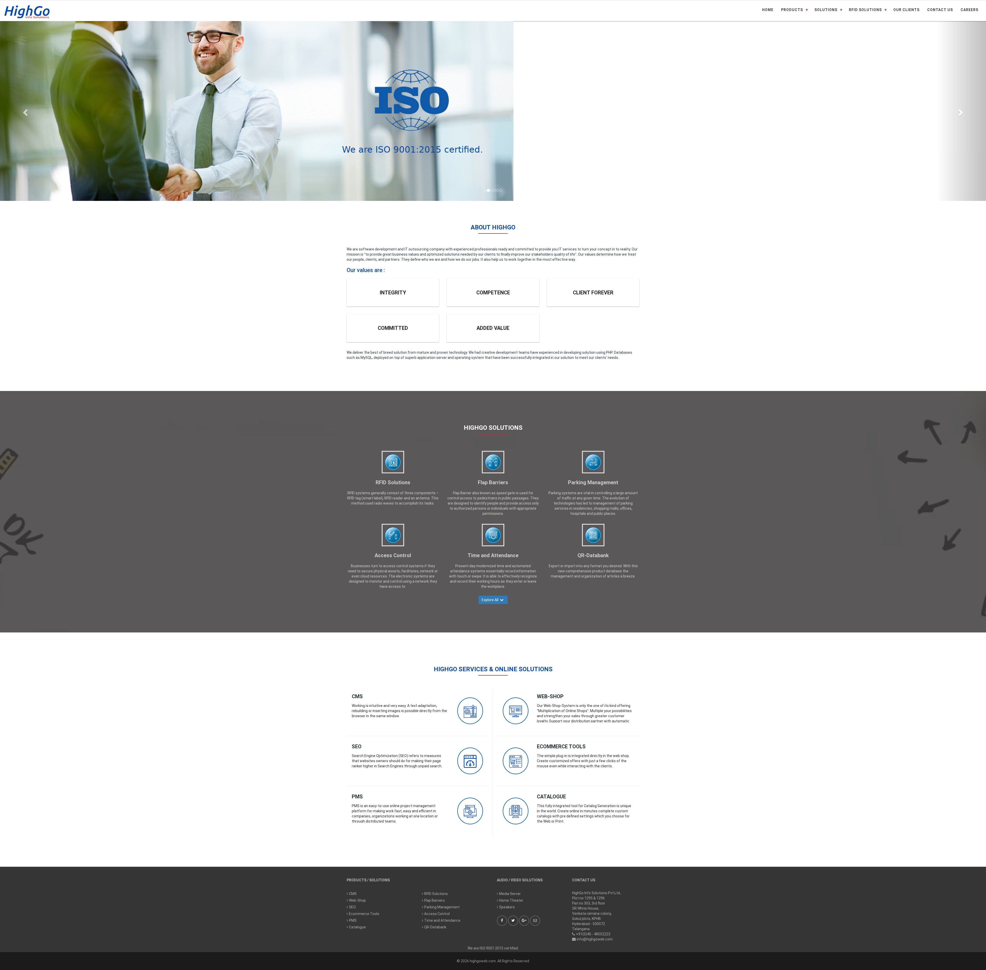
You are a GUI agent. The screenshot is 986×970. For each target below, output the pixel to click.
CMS (357, 696)
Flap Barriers (493, 482)
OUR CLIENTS (906, 10)
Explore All (491, 600)
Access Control (393, 555)
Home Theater (511, 900)
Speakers (507, 907)
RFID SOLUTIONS (865, 10)
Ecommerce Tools (561, 746)
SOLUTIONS (825, 10)
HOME (767, 10)
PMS (357, 797)
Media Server (510, 894)
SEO (357, 746)
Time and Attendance (493, 555)
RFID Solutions (393, 482)
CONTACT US (940, 10)
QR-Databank (593, 555)
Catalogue (551, 797)
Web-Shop (550, 696)
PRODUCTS (792, 10)
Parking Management (593, 482)
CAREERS (969, 10)
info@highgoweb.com (595, 939)
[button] (24, 111)
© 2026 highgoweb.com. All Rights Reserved (493, 961)
